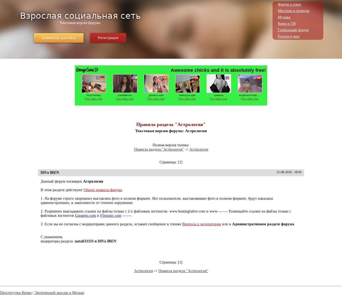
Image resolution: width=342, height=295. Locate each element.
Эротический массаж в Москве (59, 293)
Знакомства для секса (59, 38)
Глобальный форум (293, 30)
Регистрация (108, 38)
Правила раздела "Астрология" (159, 149)
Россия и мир (289, 36)
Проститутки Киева (16, 293)
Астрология (198, 149)
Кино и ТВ (287, 24)
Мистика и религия (293, 11)
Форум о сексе (289, 4)
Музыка (284, 17)
